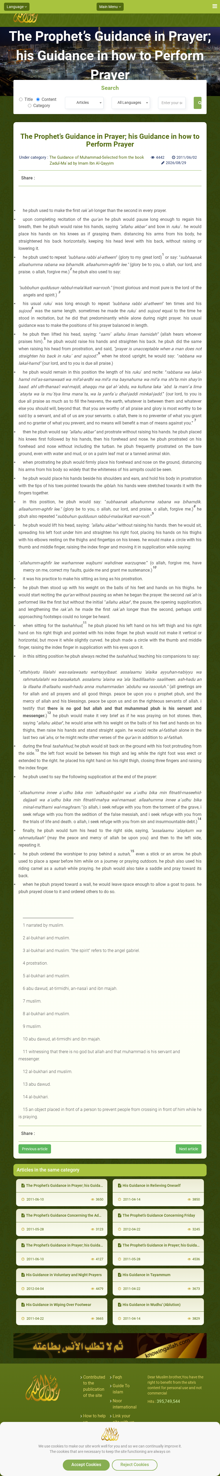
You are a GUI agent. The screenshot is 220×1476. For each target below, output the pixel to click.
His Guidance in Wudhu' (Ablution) (152, 1304)
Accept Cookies (86, 1464)
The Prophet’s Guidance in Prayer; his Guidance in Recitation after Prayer (88, 1185)
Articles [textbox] (82, 102)
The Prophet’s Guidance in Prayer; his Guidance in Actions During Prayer (87, 1245)
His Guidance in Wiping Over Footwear (58, 1304)
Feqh (117, 1377)
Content (49, 99)
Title (28, 99)
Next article (188, 1149)
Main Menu (109, 7)
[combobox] (84, 103)
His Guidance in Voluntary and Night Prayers (64, 1275)
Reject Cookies (134, 1464)
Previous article (34, 1149)
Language (15, 7)
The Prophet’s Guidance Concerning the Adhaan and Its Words (78, 1215)
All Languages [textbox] (129, 102)
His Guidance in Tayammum (146, 1275)
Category (41, 105)
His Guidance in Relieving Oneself (152, 1185)
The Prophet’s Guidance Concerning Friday (159, 1215)
